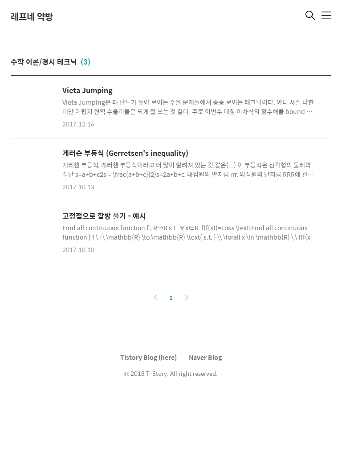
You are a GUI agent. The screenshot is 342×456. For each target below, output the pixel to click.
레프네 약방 (32, 16)
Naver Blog (205, 357)
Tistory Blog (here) (148, 357)
